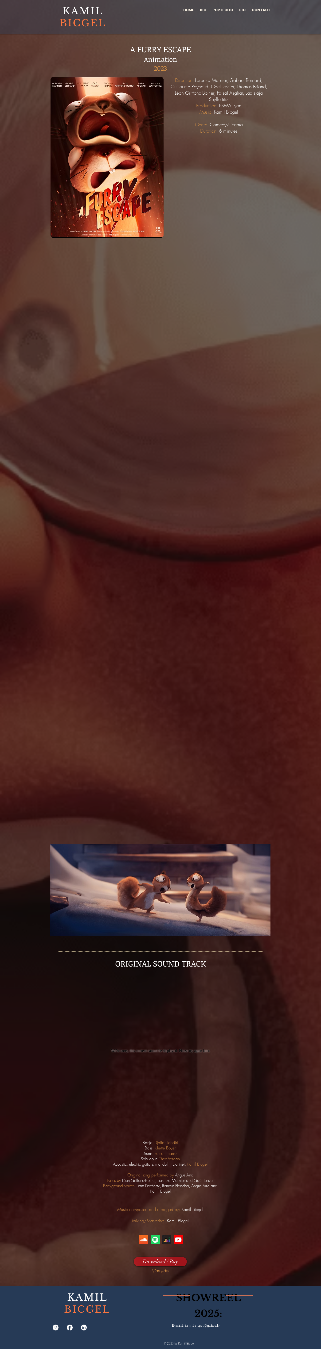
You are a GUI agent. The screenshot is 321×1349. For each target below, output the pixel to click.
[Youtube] (178, 1239)
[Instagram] (56, 1327)
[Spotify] (155, 1239)
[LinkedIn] (84, 1327)
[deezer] (166, 1239)
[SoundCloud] (143, 1239)
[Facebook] (70, 1327)
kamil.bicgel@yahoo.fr (202, 1325)
